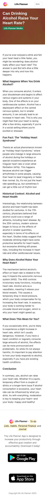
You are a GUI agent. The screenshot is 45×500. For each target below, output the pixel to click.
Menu (38, 4)
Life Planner (21, 4)
